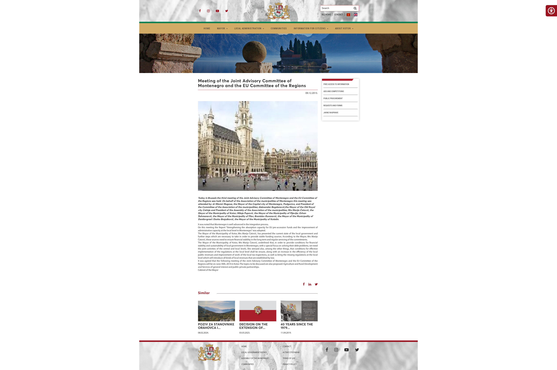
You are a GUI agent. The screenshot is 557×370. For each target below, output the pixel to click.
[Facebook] (200, 12)
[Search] (355, 8)
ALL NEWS (326, 14)
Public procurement (333, 98)
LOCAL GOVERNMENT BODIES (254, 352)
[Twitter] (226, 12)
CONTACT (338, 14)
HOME (207, 28)
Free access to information (336, 84)
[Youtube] (217, 12)
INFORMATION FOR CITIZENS (310, 28)
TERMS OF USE (289, 358)
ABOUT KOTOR (343, 28)
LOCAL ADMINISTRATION (248, 28)
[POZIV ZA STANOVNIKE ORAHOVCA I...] (216, 311)
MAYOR (221, 28)
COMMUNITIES (279, 28)
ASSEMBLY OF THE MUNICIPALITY (255, 358)
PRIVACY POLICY (290, 364)
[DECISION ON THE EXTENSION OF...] (257, 315)
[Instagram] (208, 12)
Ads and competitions (333, 91)
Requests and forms (332, 105)
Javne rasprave (330, 112)
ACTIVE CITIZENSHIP (291, 352)
